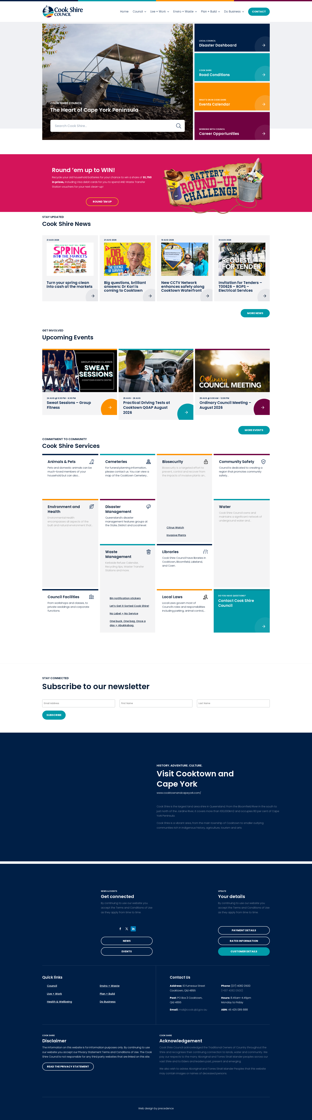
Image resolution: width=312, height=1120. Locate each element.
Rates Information (244, 941)
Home (124, 11)
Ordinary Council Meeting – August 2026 (225, 405)
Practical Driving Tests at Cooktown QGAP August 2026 (146, 407)
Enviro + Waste (183, 11)
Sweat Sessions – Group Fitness (69, 405)
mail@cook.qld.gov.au (193, 1010)
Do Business (232, 11)
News (127, 941)
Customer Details (244, 951)
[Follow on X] (126, 928)
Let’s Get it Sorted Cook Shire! (129, 606)
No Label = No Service (124, 613)
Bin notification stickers (125, 598)
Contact (259, 11)
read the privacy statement (68, 1066)
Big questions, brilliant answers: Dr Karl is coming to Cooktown (125, 286)
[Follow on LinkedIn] (133, 928)
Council (138, 11)
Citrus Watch (175, 527)
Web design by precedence (156, 1108)
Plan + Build (209, 11)
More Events (254, 430)
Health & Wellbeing (59, 1002)
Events (127, 951)
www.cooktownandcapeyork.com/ (179, 793)
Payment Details (244, 930)
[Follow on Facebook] (120, 928)
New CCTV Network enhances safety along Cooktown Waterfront (182, 286)
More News (255, 313)
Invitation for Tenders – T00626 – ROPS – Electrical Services (240, 286)
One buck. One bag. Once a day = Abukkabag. (128, 623)
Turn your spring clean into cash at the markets (69, 284)
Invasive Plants (176, 535)
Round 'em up (102, 202)
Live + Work (158, 11)
